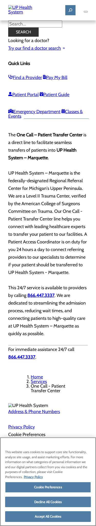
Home (37, 377)
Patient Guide (56, 94)
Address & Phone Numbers (34, 411)
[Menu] (86, 11)
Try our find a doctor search (34, 48)
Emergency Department (36, 111)
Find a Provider (27, 77)
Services (39, 381)
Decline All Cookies (48, 502)
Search (23, 32)
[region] (48, 481)
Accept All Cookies (48, 516)
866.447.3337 (21, 357)
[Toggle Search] (70, 10)
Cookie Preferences (48, 487)
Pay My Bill (56, 77)
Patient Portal (25, 94)
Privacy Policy (21, 427)
